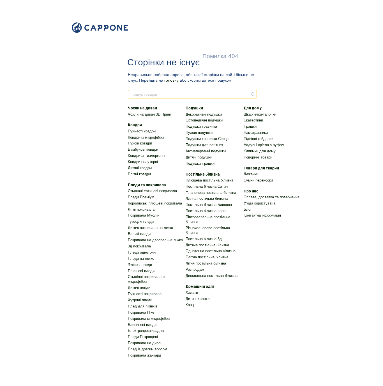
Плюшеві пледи (141, 271)
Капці (190, 305)
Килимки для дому (260, 151)
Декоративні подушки (204, 114)
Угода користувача (259, 203)
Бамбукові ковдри (143, 149)
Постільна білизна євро (205, 211)
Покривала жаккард (144, 355)
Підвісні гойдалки (258, 139)
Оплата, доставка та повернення (271, 197)
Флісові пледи (140, 265)
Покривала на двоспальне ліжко (155, 240)
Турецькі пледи (141, 221)
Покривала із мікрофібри (149, 318)
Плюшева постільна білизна (209, 180)
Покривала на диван (145, 343)
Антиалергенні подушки (206, 151)
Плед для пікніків (142, 306)
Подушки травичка (201, 126)
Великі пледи (139, 234)
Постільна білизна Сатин (207, 186)
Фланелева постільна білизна (211, 192)
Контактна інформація (262, 215)
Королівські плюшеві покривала (155, 203)
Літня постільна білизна (206, 263)
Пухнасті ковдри (142, 131)
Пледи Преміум (141, 197)
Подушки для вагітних (204, 145)
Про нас (251, 191)
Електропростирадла (146, 330)
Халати (192, 292)
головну (171, 80)
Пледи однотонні (142, 252)
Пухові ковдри (140, 143)
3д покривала (139, 246)
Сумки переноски (258, 180)
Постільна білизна (203, 174)
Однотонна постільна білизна (211, 251)
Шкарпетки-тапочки (260, 114)
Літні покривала (141, 209)
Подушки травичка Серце (207, 139)
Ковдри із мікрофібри (146, 137)
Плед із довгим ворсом (147, 349)
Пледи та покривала (147, 185)
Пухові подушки (199, 132)
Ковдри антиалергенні (146, 155)
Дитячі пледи (139, 288)
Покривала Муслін (143, 215)
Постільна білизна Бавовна (209, 205)
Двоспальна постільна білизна (211, 276)
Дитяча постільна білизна (207, 245)
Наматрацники (256, 132)
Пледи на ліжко (141, 258)
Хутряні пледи (140, 300)
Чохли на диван (142, 108)
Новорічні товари (258, 157)
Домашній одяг (200, 286)
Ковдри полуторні (143, 162)
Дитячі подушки (199, 157)
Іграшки (250, 126)
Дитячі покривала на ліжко (150, 228)
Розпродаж (195, 269)
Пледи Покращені (143, 337)
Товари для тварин (261, 168)
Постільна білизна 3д (204, 239)
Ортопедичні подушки (204, 120)
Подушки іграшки (200, 163)
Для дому (253, 108)
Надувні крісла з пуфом (264, 145)
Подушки (194, 108)
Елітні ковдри (139, 174)
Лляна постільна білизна (207, 198)
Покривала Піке (141, 312)
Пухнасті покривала (144, 294)
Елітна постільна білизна (207, 257)
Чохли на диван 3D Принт (150, 114)
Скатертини (253, 120)
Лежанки (251, 174)
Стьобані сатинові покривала (152, 191)
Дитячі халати (197, 299)
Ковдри (135, 125)
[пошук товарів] (252, 94)
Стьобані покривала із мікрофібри (146, 279)
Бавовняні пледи (142, 325)
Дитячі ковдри (140, 168)
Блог (248, 209)
